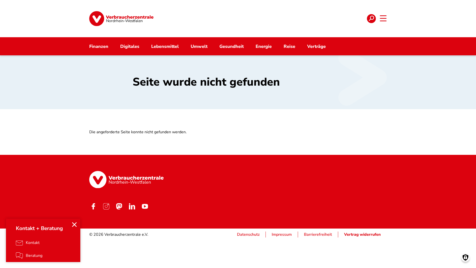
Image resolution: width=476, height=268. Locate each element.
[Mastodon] (119, 206)
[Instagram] (106, 206)
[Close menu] (74, 225)
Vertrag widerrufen (362, 234)
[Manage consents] (465, 257)
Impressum (282, 234)
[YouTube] (144, 206)
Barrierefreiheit (318, 234)
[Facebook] (93, 206)
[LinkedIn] (131, 206)
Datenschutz (248, 234)
